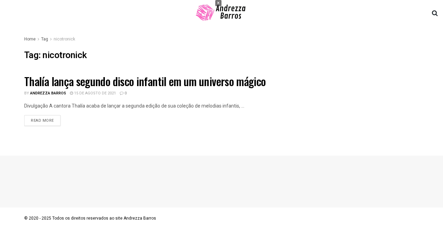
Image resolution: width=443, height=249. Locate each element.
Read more (42, 120)
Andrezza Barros (48, 93)
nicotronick (64, 39)
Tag (44, 39)
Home (30, 39)
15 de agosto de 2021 (94, 93)
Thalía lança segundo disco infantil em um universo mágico (145, 81)
